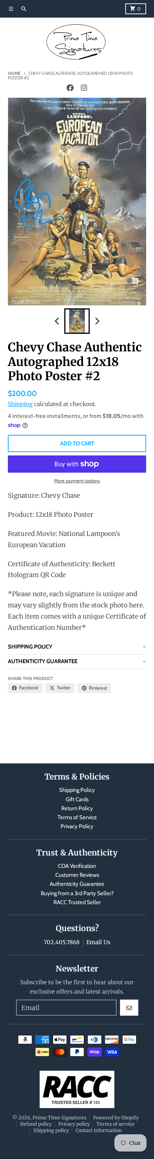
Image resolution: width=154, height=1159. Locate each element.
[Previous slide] (57, 321)
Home (14, 73)
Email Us (98, 942)
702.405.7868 (62, 942)
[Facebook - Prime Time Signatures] (70, 88)
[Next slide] (96, 321)
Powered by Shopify (116, 1117)
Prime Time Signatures (59, 1117)
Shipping (20, 404)
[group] (77, 321)
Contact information (98, 1130)
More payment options (77, 481)
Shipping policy (51, 1130)
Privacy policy (74, 1124)
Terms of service (115, 1124)
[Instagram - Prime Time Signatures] (83, 88)
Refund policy (36, 1124)
